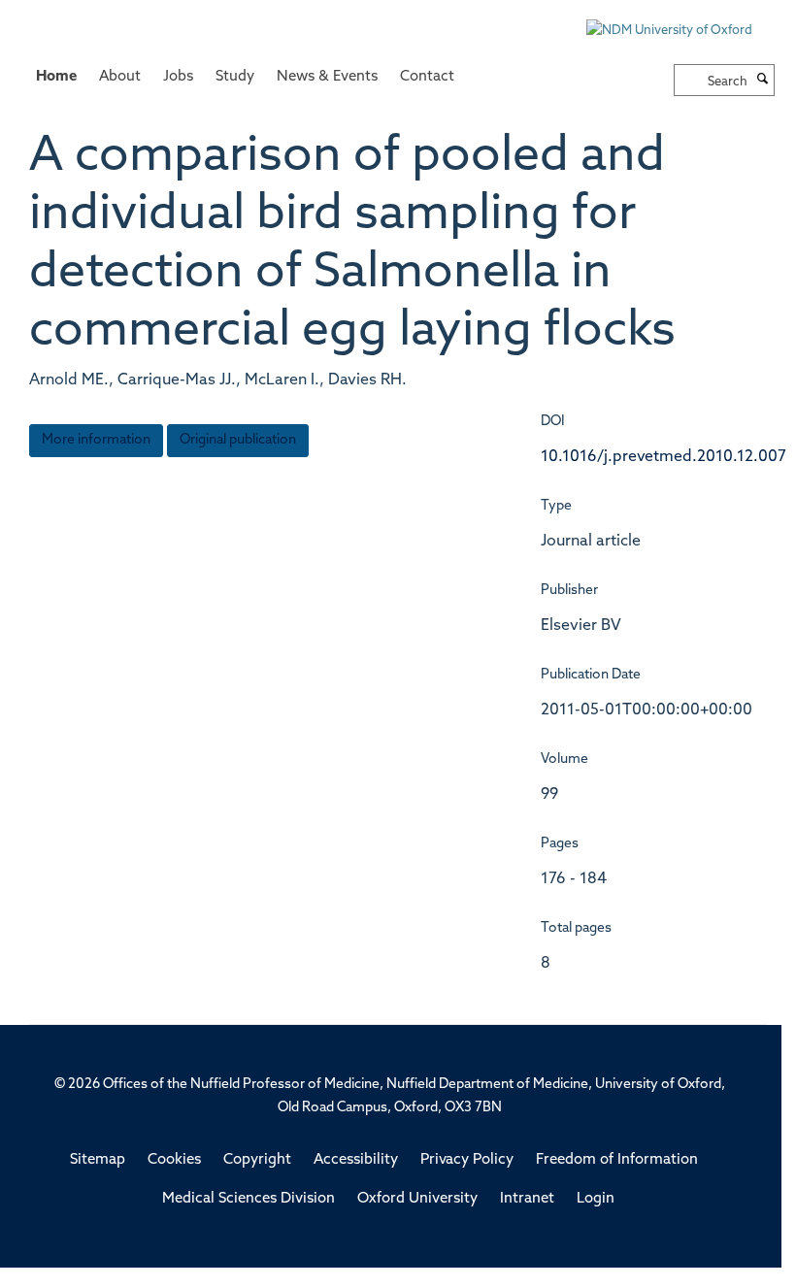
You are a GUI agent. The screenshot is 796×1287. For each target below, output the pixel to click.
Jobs (178, 77)
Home (56, 77)
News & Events (327, 77)
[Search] (763, 80)
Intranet (527, 1199)
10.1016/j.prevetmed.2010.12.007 (663, 457)
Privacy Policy (467, 1160)
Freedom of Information (617, 1160)
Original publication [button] (238, 440)
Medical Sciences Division (248, 1199)
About (120, 77)
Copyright (257, 1160)
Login (595, 1199)
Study (235, 77)
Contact (427, 77)
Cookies (174, 1160)
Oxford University (417, 1199)
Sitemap (97, 1160)
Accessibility (356, 1160)
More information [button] (96, 440)
